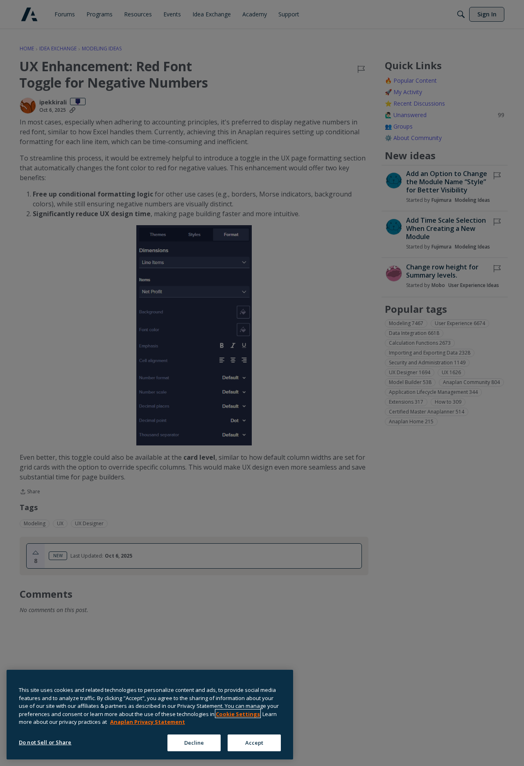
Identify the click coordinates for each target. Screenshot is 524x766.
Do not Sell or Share (45, 742)
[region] (150, 714)
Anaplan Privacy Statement (147, 721)
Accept (254, 742)
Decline (194, 742)
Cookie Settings (238, 713)
